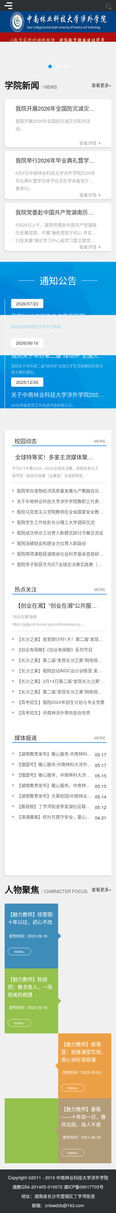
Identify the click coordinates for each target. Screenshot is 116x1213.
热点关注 (26, 589)
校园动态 (26, 441)
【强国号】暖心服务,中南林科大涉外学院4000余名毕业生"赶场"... (54, 764)
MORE (100, 441)
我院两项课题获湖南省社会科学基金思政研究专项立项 (61, 554)
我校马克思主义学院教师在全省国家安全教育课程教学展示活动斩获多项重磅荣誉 (61, 512)
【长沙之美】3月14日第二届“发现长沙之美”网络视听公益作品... (61, 681)
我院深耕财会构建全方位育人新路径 (51, 543)
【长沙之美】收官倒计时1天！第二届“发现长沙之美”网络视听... (61, 639)
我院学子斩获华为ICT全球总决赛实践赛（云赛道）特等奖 (61, 564)
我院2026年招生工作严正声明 (48, 316)
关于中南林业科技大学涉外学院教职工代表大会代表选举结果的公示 (61, 501)
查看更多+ (101, 85)
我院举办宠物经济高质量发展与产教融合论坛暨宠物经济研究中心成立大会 (61, 490)
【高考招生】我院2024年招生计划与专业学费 (61, 702)
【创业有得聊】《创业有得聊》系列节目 (54, 649)
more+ (19, 951)
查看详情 (88, 143)
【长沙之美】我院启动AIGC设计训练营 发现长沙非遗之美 (61, 670)
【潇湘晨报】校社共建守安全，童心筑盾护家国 (54, 817)
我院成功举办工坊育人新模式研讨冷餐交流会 (60, 533)
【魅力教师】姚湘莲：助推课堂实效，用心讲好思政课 (83, 1051)
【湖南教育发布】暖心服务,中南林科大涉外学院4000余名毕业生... (54, 754)
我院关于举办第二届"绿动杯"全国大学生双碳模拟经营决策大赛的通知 (58, 355)
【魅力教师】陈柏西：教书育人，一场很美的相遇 (30, 986)
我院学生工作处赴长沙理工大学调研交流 (56, 522)
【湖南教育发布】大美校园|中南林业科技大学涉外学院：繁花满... (54, 796)
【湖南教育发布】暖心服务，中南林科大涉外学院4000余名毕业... (54, 785)
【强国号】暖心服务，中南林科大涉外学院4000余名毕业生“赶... (54, 775)
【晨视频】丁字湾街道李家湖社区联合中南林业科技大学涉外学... (54, 806)
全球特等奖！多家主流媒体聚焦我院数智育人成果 (56, 457)
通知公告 (58, 280)
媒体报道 (26, 738)
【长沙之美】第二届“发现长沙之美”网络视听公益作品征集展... (61, 660)
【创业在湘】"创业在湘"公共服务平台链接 (56, 605)
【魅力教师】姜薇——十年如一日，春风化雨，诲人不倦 (83, 1116)
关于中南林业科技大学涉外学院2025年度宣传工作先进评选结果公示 (58, 394)
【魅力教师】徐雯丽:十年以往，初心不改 (31, 918)
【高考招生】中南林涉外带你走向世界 (53, 712)
